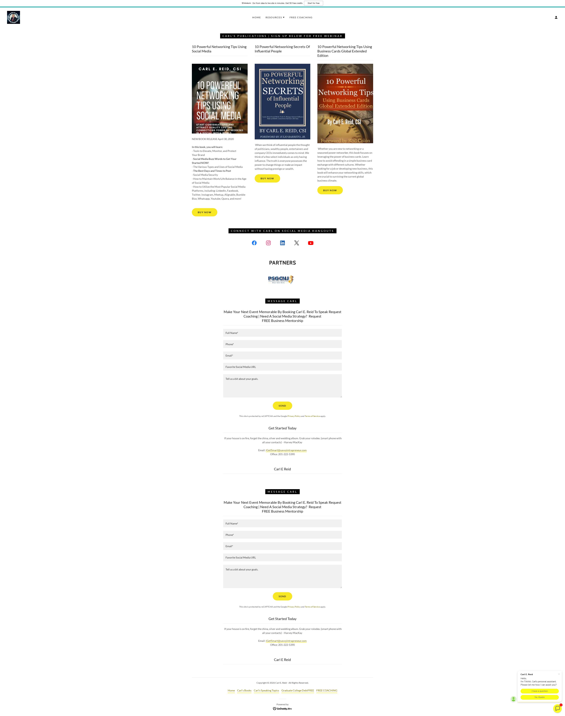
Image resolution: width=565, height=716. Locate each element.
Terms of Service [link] (312, 416)
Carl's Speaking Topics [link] (266, 690)
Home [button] (231, 690)
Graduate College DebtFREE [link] (297, 690)
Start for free (313, 3)
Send (282, 405)
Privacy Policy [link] (294, 416)
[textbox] (282, 333)
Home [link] (256, 17)
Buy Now (267, 178)
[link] (13, 17)
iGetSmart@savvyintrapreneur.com (286, 450)
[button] (275, 17)
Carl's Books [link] (244, 690)
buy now (204, 212)
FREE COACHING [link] (301, 17)
